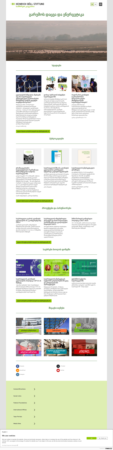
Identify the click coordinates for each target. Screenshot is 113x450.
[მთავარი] (27, 5)
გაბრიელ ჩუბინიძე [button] (33, 195)
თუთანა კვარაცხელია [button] (77, 186)
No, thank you (102, 438)
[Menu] (100, 4)
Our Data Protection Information (9, 445)
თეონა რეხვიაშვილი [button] (21, 195)
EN (95, 4)
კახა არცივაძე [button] (47, 187)
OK (91, 438)
